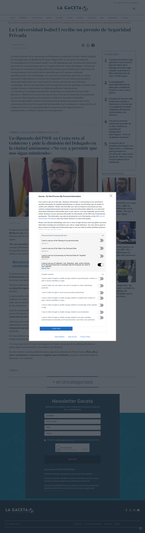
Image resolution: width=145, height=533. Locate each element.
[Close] (112, 196)
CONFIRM (56, 328)
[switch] (101, 240)
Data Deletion (60, 337)
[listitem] (72, 235)
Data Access (72, 337)
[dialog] (72, 266)
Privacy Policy (85, 337)
